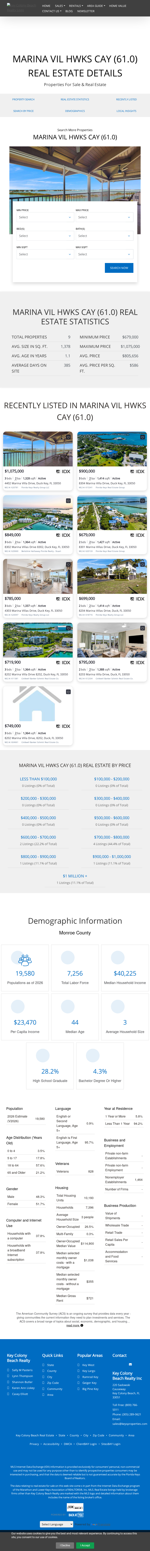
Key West (88, 1365)
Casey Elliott (20, 1394)
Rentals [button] (75, 6)
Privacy (34, 1444)
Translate (104, 1524)
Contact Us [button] (51, 11)
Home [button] (46, 6)
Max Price (82, 210)
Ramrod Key (90, 1377)
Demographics (75, 111)
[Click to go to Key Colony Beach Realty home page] (23, 7)
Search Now (119, 268)
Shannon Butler (22, 1382)
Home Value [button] (117, 6)
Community (54, 1389)
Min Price (23, 210)
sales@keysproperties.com (129, 1424)
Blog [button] (69, 11)
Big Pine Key (90, 1389)
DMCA (68, 1444)
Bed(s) (21, 228)
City (49, 1377)
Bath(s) (80, 228)
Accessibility (51, 1444)
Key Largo (88, 1371)
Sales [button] (59, 6)
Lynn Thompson (22, 1376)
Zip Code (53, 1383)
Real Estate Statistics (75, 99)
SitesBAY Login (111, 1444)
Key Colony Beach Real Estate (35, 1435)
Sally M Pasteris (22, 1370)
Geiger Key (89, 1383)
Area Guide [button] (95, 6)
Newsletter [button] (86, 11)
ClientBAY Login (86, 1444)
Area (50, 1395)
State (50, 1365)
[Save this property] (68, 437)
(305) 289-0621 (131, 1414)
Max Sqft (82, 247)
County (51, 1371)
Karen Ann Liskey (23, 1388)
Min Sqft (22, 247)
